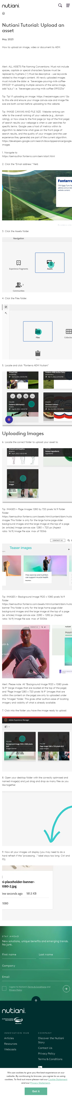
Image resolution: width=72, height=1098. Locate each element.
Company (45, 1033)
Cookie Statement (57, 1079)
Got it (36, 1091)
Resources (10, 1043)
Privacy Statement (40, 1083)
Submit (66, 988)
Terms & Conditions (37, 987)
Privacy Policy (15, 990)
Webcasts (10, 1049)
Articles (9, 1038)
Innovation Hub (16, 1033)
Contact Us (45, 1048)
